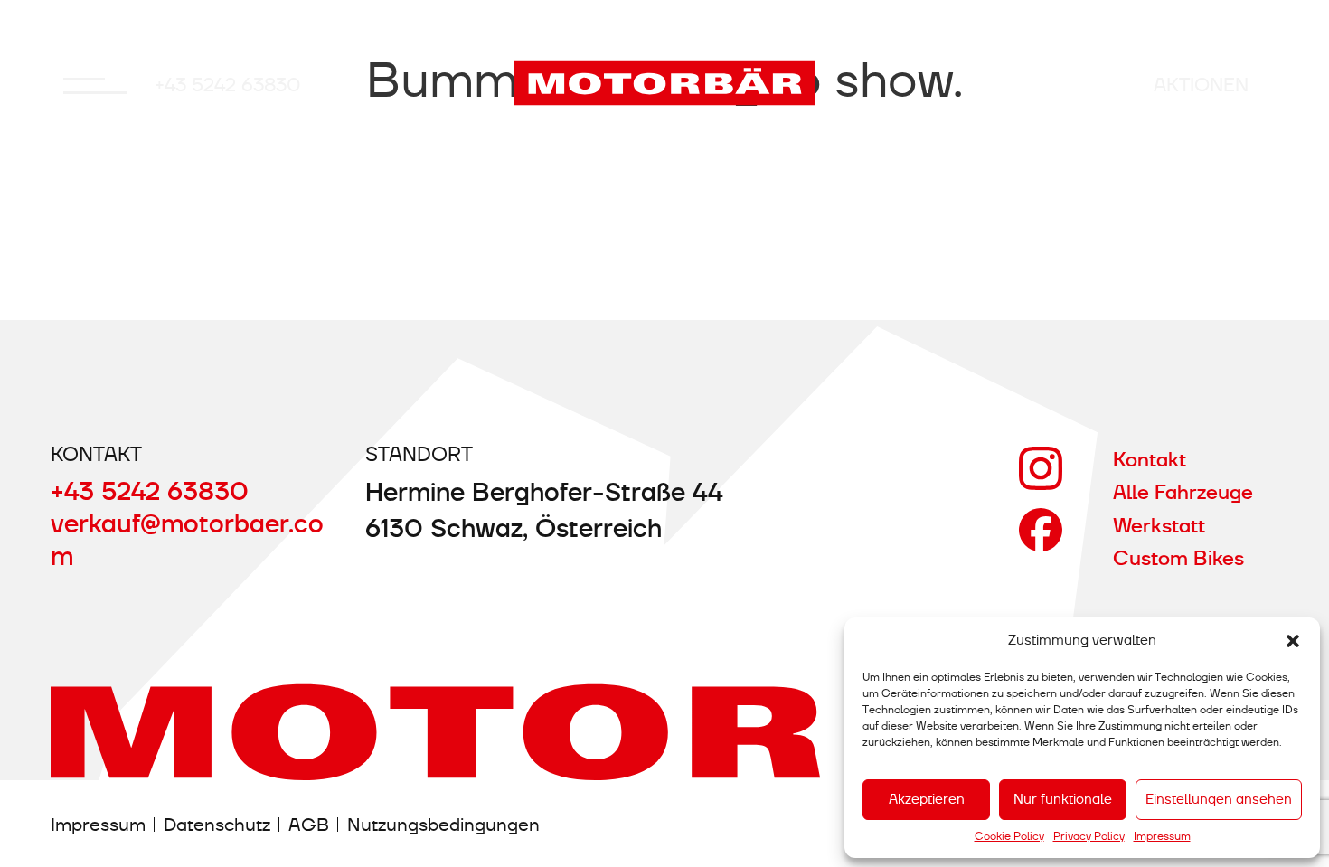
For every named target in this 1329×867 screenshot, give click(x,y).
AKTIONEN (1201, 85)
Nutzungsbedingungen (443, 824)
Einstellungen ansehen (1218, 799)
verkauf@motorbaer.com (187, 539)
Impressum (1162, 836)
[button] (1293, 641)
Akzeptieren (927, 799)
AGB (308, 824)
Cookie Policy (1009, 836)
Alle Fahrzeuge (1183, 492)
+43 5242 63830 (228, 85)
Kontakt (1149, 460)
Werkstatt (1159, 526)
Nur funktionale (1062, 799)
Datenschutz (217, 824)
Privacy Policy (1089, 836)
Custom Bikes (1178, 558)
